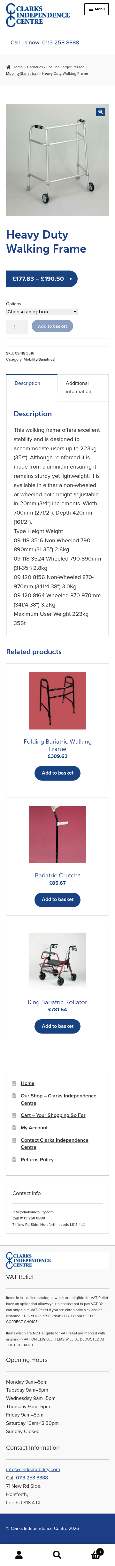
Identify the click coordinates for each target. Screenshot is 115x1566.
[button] (100, 112)
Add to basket (52, 326)
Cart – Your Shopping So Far (53, 1115)
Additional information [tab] (78, 387)
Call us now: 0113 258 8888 (45, 42)
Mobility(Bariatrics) (22, 73)
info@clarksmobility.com (33, 1212)
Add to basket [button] (57, 773)
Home (17, 67)
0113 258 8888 (32, 1218)
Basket (89, 1549)
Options (13, 304)
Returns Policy (37, 1160)
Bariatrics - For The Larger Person (56, 67)
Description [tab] (27, 383)
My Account (34, 1128)
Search (57, 1555)
